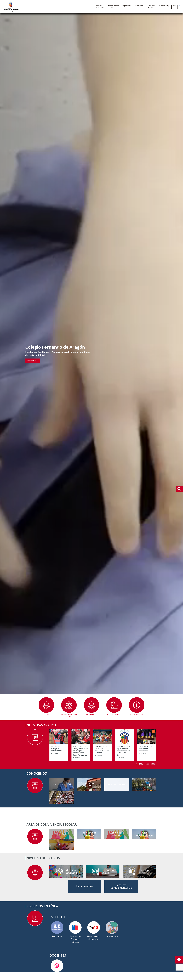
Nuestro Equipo (164, 5)
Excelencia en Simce (61, 797)
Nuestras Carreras (61, 784)
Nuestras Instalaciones (89, 784)
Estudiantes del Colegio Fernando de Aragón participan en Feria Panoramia (80, 750)
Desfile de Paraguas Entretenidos (56, 748)
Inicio (174, 5)
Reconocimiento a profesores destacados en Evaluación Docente (124, 750)
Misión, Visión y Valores (113, 6)
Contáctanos (138, 5)
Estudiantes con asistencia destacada (146, 748)
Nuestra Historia (116, 784)
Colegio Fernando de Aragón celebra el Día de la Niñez (102, 749)
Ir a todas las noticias (146, 763)
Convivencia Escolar (151, 6)
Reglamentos (127, 5)
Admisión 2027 (32, 360)
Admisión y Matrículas (100, 6)
